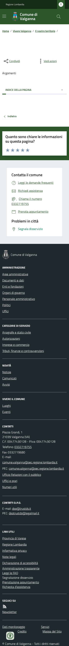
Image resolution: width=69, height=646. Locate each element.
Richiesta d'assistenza (16, 587)
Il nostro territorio (45, 31)
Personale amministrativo (18, 298)
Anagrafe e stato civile (16, 332)
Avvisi (6, 384)
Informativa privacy (14, 550)
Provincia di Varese (14, 538)
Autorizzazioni (11, 338)
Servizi (45, 626)
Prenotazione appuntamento (20, 582)
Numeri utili (9, 487)
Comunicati (9, 378)
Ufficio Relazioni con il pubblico (21, 474)
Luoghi (6, 405)
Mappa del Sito (52, 631)
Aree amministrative (15, 274)
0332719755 (23, 447)
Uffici (5, 311)
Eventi (6, 411)
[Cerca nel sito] (57, 16)
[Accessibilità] (10, 636)
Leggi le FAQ (10, 573)
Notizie (6, 372)
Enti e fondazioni (13, 286)
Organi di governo (13, 292)
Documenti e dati (13, 280)
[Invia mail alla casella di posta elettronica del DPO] (21, 508)
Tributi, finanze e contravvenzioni (23, 351)
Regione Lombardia (15, 4)
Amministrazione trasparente (20, 568)
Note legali (9, 556)
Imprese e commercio (15, 344)
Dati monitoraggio (13, 626)
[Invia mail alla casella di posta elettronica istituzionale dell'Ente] (30, 462)
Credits (22, 631)
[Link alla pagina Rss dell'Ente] (4, 606)
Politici (6, 305)
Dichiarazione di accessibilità (20, 563)
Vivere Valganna (22, 31)
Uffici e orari (9, 480)
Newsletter (9, 612)
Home (5, 31)
